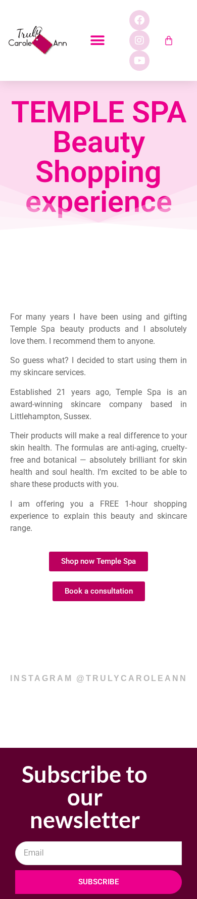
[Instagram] (139, 40)
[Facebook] (139, 20)
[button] (97, 40)
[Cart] (169, 40)
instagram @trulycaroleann (98, 678)
